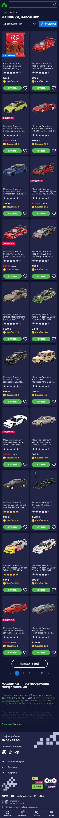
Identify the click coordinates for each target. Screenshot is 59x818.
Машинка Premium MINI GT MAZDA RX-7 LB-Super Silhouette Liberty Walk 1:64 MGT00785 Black (13, 379)
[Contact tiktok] (11, 753)
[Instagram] (5, 753)
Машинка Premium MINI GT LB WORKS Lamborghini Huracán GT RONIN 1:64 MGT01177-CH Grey (44, 254)
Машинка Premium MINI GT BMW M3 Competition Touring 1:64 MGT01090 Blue (15, 191)
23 (42, 673)
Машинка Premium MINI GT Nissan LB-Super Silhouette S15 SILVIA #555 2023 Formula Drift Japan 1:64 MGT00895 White (44, 567)
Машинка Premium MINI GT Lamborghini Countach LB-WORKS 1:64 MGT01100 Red (42, 65)
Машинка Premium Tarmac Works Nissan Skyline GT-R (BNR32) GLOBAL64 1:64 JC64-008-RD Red (13, 630)
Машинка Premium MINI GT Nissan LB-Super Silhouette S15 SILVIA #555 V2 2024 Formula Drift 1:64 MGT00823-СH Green (44, 316)
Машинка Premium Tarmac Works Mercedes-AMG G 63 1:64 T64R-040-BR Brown (43, 379)
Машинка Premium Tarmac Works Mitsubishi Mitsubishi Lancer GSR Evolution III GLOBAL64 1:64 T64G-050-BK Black (15, 505)
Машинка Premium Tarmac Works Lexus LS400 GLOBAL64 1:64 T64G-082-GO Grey (42, 442)
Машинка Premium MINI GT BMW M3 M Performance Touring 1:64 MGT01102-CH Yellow (15, 128)
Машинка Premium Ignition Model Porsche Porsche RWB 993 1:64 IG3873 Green (14, 316)
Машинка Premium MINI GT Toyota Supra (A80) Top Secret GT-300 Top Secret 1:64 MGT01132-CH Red (14, 254)
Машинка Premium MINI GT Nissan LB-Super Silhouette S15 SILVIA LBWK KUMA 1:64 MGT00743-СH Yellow (15, 567)
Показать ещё (29, 663)
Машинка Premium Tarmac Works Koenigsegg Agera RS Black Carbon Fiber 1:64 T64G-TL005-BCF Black (43, 630)
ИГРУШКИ (11, 12)
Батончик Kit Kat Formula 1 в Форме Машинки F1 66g (12, 65)
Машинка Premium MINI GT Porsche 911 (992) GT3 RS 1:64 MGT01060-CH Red (44, 191)
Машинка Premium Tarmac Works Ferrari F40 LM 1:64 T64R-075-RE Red (44, 128)
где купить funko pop (32, 712)
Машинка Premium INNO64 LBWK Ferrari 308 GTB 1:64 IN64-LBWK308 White (13, 442)
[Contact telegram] (17, 753)
